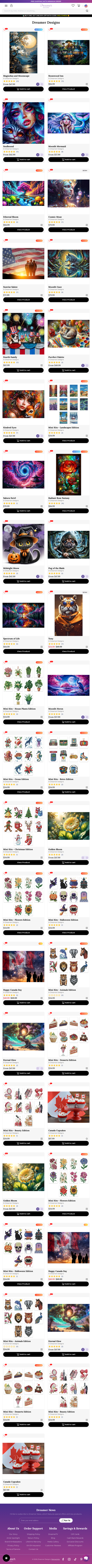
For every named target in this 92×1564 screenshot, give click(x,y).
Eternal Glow (9, 1060)
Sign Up (67, 1520)
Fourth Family (10, 357)
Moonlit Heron (55, 708)
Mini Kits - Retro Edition (60, 779)
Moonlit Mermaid (57, 146)
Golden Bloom (55, 849)
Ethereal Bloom (10, 217)
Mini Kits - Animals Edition (62, 990)
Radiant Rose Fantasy (58, 498)
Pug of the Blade (56, 568)
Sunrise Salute (10, 287)
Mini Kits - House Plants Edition (19, 708)
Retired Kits (56, 1559)
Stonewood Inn (55, 76)
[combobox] (46, 10)
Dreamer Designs (12, 78)
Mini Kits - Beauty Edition (16, 1130)
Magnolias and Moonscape (16, 76)
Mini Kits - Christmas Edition (18, 849)
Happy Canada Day (12, 990)
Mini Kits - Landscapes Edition (63, 427)
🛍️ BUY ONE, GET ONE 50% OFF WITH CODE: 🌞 (46, 15)
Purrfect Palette (56, 357)
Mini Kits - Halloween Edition (63, 920)
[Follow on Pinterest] (81, 1559)
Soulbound (8, 146)
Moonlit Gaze (55, 287)
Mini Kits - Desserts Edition (62, 1060)
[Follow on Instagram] (69, 1559)
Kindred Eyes (9, 427)
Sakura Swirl (9, 498)
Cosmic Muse (55, 217)
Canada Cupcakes (57, 1130)
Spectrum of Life (11, 638)
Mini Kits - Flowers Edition (16, 920)
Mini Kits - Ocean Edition (16, 779)
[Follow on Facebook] (63, 1559)
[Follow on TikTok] (75, 1559)
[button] (85, 1557)
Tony (50, 638)
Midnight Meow (11, 568)
